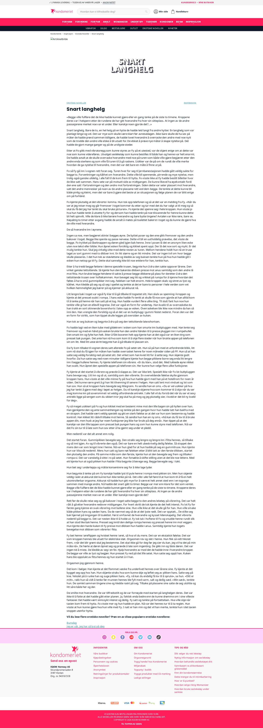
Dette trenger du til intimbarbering (192, 676)
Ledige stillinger (142, 677)
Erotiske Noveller (153, 28)
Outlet (134, 28)
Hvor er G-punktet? (184, 680)
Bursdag (72, 623)
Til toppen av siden (131, 724)
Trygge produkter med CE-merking (152, 673)
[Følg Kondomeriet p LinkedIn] (149, 639)
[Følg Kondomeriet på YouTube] (131, 639)
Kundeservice (188, 2)
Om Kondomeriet (143, 653)
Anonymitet (109, 2)
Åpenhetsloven (101, 665)
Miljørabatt (140, 665)
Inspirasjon (190, 102)
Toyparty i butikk (142, 669)
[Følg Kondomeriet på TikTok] (158, 639)
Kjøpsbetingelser (102, 657)
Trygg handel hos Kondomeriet (150, 661)
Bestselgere (118, 28)
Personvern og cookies (105, 661)
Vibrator (91, 28)
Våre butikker (206, 2)
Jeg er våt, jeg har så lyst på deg (85, 626)
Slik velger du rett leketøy (187, 653)
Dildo (103, 28)
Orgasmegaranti (142, 657)
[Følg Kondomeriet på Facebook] (122, 639)
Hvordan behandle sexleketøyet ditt (193, 661)
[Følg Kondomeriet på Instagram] (104, 639)
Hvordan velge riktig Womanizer (191, 684)
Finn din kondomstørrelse (188, 672)
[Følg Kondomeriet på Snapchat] (113, 639)
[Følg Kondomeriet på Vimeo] (140, 639)
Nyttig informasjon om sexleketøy (192, 657)
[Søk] (146, 11)
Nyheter (172, 28)
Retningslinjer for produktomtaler (111, 673)
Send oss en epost (64, 661)
